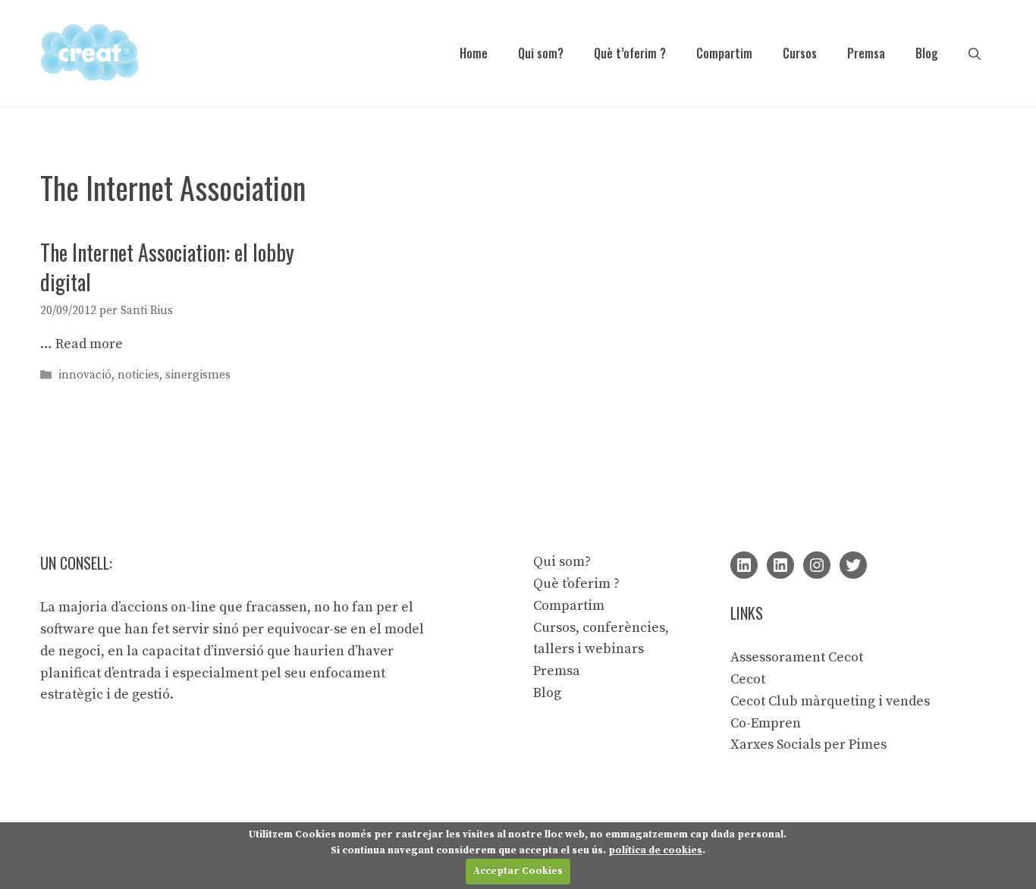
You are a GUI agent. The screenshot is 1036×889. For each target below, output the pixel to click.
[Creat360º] (89, 52)
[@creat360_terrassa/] (816, 565)
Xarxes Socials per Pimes (808, 744)
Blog (926, 53)
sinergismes (198, 375)
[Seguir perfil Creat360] (780, 565)
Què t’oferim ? (630, 53)
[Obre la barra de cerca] (974, 53)
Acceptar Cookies (518, 871)
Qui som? (541, 53)
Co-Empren (765, 723)
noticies (138, 375)
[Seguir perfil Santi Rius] (744, 565)
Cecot (747, 679)
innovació (84, 375)
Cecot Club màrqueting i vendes (830, 701)
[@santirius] (853, 565)
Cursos (800, 53)
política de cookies (655, 850)
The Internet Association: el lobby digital (167, 267)
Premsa (866, 53)
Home (474, 53)
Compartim (724, 53)
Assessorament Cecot (796, 657)
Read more (89, 344)
